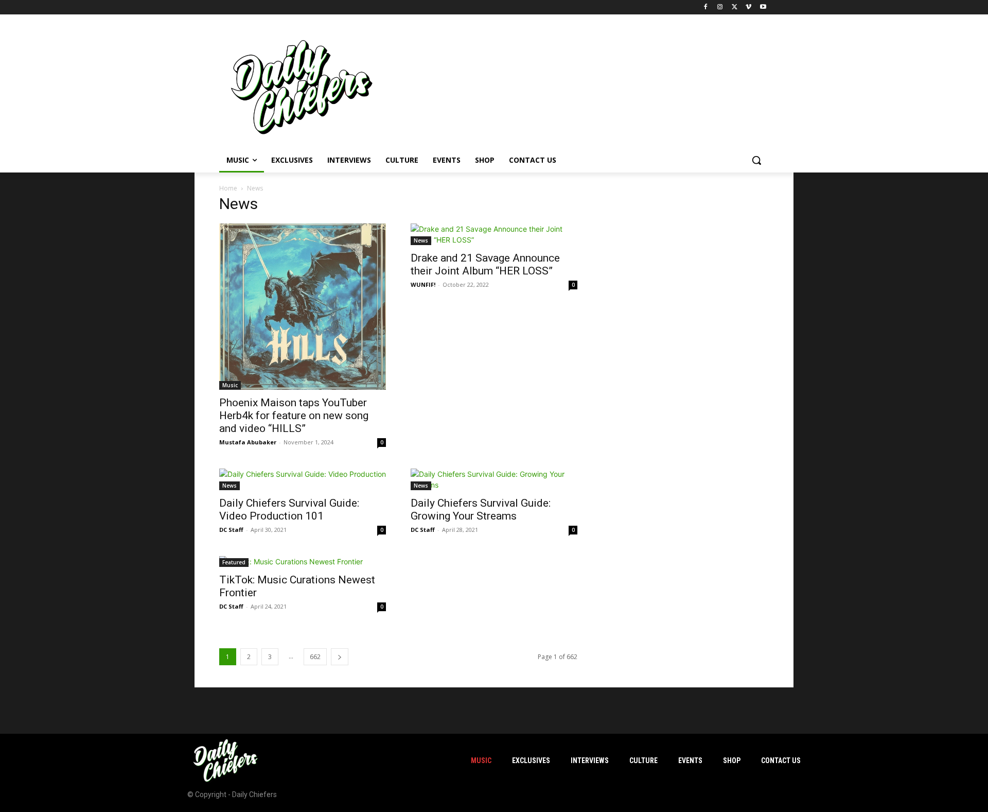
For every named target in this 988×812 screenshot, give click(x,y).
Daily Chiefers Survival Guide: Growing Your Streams (481, 509)
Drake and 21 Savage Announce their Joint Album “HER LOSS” (485, 264)
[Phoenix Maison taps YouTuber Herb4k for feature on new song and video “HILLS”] (302, 306)
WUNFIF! (423, 284)
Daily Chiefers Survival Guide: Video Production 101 (289, 509)
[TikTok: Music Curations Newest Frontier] (302, 561)
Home (228, 188)
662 (315, 656)
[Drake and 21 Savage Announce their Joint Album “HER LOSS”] (494, 234)
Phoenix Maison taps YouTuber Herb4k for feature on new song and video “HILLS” (293, 415)
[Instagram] (720, 7)
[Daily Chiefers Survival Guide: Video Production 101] (302, 479)
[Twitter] (734, 7)
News (421, 240)
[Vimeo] (748, 7)
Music (230, 385)
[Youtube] (763, 7)
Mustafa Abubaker (247, 442)
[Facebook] (706, 7)
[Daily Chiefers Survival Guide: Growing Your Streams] (494, 479)
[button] (756, 160)
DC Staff (231, 529)
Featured (233, 562)
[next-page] (339, 656)
